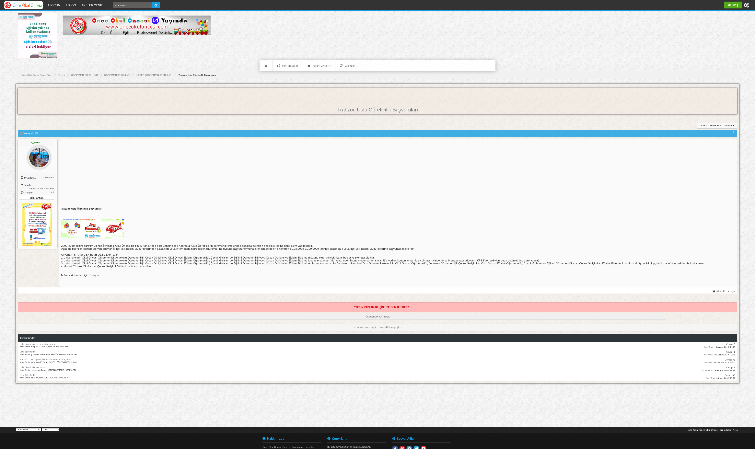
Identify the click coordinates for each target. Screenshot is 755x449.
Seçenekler (714, 125)
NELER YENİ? (92, 5)
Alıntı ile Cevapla (725, 291)
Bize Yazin (693, 430)
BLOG (72, 5)
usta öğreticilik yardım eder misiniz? (38, 344)
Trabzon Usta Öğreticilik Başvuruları (377, 110)
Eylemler (350, 65)
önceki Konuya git (366, 327)
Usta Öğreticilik (28, 375)
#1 (734, 133)
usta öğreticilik (27, 352)
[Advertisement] (134, 47)
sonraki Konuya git (390, 327)
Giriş (735, 5)
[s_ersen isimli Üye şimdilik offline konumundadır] (37, 156)
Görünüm (728, 125)
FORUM (57, 5)
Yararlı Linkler (320, 65)
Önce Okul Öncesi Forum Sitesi (715, 430)
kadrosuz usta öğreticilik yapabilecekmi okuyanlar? (46, 359)
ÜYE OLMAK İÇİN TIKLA (378, 317)
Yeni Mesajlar (290, 65)
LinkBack (703, 125)
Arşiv (735, 430)
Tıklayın (94, 275)
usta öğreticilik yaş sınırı (32, 367)
